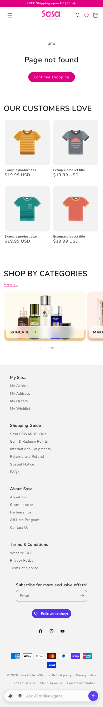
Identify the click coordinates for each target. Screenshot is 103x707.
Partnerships (21, 512)
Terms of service (24, 683)
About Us (18, 497)
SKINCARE (20, 332)
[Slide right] (62, 348)
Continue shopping (52, 77)
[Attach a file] (10, 696)
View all (11, 284)
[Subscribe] (81, 596)
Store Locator (21, 504)
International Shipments (30, 449)
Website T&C (21, 553)
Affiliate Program (24, 519)
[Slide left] (40, 348)
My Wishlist (20, 408)
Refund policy (62, 675)
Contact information (81, 683)
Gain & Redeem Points (29, 441)
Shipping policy (51, 683)
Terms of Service (24, 568)
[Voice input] (20, 696)
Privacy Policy (21, 560)
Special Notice (22, 464)
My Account (20, 385)
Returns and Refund (27, 456)
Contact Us (19, 527)
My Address (20, 393)
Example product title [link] (21, 170)
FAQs (14, 471)
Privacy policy (86, 675)
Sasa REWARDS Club (28, 434)
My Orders (19, 401)
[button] (10, 15)
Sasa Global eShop (33, 675)
